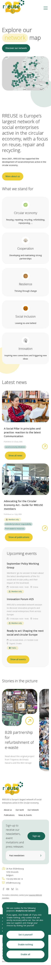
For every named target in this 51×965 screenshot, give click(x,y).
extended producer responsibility (18, 524)
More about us (13, 176)
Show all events (18, 659)
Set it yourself (25, 934)
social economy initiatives (15, 447)
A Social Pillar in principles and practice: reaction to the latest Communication (22, 432)
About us (8, 810)
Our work (20, 810)
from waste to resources (14, 528)
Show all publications (18, 537)
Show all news (15, 455)
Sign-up (36, 836)
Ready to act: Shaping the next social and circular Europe (25, 632)
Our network (33, 810)
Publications (9, 815)
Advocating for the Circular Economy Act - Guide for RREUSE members (23, 504)
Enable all (25, 954)
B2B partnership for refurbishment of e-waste (19, 740)
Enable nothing (25, 944)
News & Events (25, 815)
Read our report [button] (14, 63)
